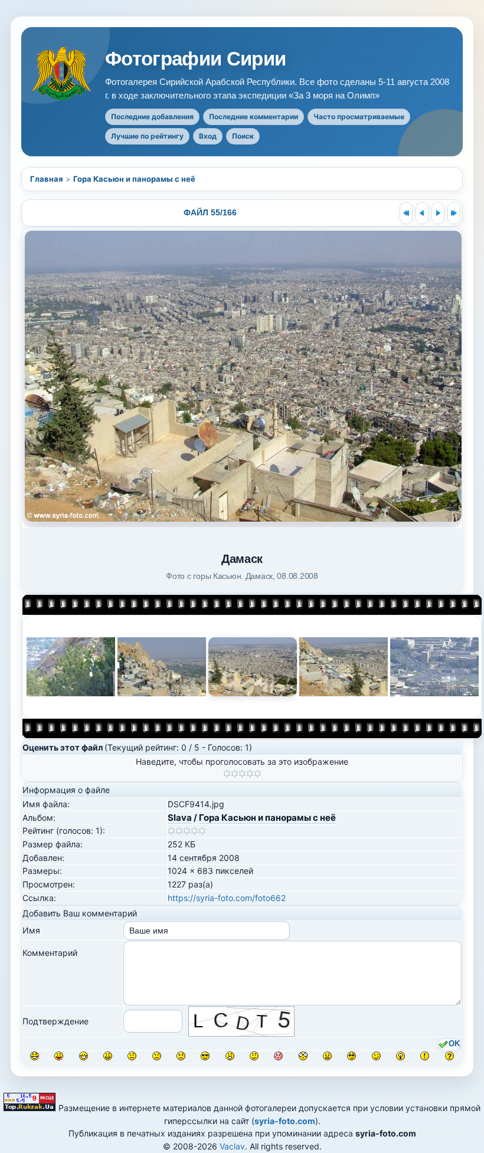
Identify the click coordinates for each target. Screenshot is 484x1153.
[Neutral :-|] (131, 1056)
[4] (250, 773)
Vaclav (232, 1146)
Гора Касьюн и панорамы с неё (134, 179)
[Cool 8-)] (205, 1056)
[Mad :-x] (327, 1056)
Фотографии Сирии (195, 59)
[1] (227, 773)
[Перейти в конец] (453, 213)
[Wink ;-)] (376, 1056)
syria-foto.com (284, 1121)
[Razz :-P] (58, 1056)
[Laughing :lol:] (34, 1056)
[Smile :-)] (107, 1056)
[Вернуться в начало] (406, 213)
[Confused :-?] (254, 1056)
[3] (242, 773)
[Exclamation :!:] (424, 1056)
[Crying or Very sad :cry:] (180, 1056)
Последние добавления (152, 116)
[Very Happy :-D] (83, 1056)
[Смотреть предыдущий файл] (422, 213)
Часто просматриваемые (358, 116)
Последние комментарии (253, 116)
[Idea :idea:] (400, 1056)
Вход (208, 136)
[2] (234, 773)
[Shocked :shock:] (303, 1056)
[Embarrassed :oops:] (278, 1056)
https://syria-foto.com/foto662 (227, 898)
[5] (257, 773)
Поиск (243, 136)
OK (454, 1044)
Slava (180, 817)
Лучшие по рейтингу (147, 136)
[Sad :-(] (156, 1056)
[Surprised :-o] (229, 1056)
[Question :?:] (449, 1056)
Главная (46, 179)
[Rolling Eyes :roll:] (351, 1056)
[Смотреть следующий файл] (437, 213)
